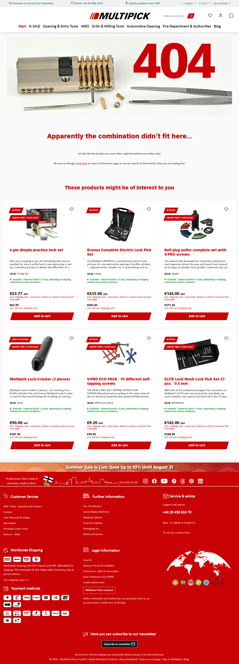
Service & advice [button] (182, 496)
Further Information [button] (109, 497)
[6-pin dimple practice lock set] (42, 224)
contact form (182, 532)
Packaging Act (91, 528)
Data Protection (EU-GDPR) (98, 577)
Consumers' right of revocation (100, 571)
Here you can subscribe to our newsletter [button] (123, 634)
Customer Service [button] (24, 497)
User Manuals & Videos (16, 517)
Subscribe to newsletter (117, 644)
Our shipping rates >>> (16, 580)
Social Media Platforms (96, 512)
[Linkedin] (200, 481)
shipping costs (104, 655)
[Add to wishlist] (72, 209)
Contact (7, 512)
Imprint (87, 560)
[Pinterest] (191, 481)
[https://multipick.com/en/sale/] (119, 467)
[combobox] (173, 16)
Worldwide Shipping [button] (26, 550)
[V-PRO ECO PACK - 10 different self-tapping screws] (119, 353)
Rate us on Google (150, 659)
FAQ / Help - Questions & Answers (22, 506)
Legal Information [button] (106, 551)
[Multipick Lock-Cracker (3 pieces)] (42, 353)
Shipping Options (92, 517)
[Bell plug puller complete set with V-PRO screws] (196, 224)
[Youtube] (164, 481)
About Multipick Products (103, 659)
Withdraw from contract (99, 590)
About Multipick (128, 659)
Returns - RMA (11, 534)
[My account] (220, 15)
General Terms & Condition (98, 565)
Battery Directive (93, 534)
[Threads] (183, 481)
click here (81, 163)
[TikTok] (174, 481)
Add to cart (42, 316)
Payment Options (93, 523)
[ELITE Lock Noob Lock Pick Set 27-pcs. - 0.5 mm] (196, 353)
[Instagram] (145, 481)
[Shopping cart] (231, 15)
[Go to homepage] (120, 16)
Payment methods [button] (25, 589)
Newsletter (9, 523)
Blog (186, 659)
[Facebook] (154, 481)
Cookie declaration (93, 582)
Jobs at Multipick (172, 659)
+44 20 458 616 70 (177, 512)
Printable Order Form (15, 529)
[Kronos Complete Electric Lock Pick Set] (119, 224)
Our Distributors (92, 506)
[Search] (191, 16)
